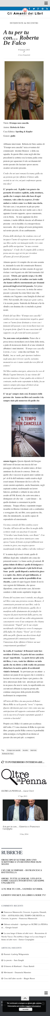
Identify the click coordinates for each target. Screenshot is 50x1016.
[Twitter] (33, 8)
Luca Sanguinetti (25, 55)
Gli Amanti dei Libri (25, 12)
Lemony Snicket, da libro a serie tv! (23, 895)
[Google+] (38, 8)
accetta (25, 1009)
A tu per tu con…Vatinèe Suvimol (22, 889)
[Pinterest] (42, 8)
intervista (33, 750)
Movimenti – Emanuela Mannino (17, 972)
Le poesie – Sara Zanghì (14, 960)
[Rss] (47, 8)
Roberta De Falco (7, 753)
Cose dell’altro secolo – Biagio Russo (19, 978)
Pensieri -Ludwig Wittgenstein (16, 954)
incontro (25, 750)
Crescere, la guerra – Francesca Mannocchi (19, 918)
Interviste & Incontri (24, 23)
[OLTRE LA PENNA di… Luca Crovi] (24, 777)
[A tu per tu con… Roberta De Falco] (24, 119)
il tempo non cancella (13, 750)
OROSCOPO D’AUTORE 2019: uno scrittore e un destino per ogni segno (21, 862)
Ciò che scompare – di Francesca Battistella (21, 871)
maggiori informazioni (33, 1006)
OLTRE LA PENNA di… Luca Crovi (17, 791)
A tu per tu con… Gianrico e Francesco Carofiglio (21, 827)
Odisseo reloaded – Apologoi (16, 924)
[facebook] (29, 8)
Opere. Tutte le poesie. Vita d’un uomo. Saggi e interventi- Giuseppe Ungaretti (22, 880)
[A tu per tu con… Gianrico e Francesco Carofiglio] (25, 810)
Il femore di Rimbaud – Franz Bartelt (19, 966)
